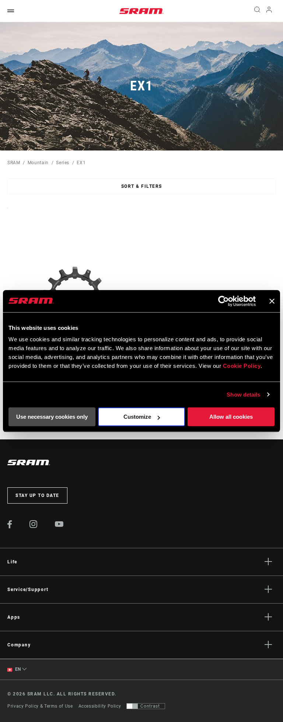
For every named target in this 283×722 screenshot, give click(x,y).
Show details (243, 394)
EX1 (81, 162)
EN (17, 669)
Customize (137, 417)
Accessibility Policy (99, 706)
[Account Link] (269, 11)
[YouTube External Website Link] (59, 525)
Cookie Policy (242, 366)
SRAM (13, 162)
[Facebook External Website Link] (9, 526)
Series (62, 162)
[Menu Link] (10, 11)
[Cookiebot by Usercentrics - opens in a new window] (223, 301)
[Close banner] (272, 301)
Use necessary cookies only (52, 417)
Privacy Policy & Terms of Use (40, 706)
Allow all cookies (231, 417)
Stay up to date (37, 495)
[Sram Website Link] (141, 11)
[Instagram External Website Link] (33, 526)
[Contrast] (132, 706)
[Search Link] (257, 11)
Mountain (38, 162)
